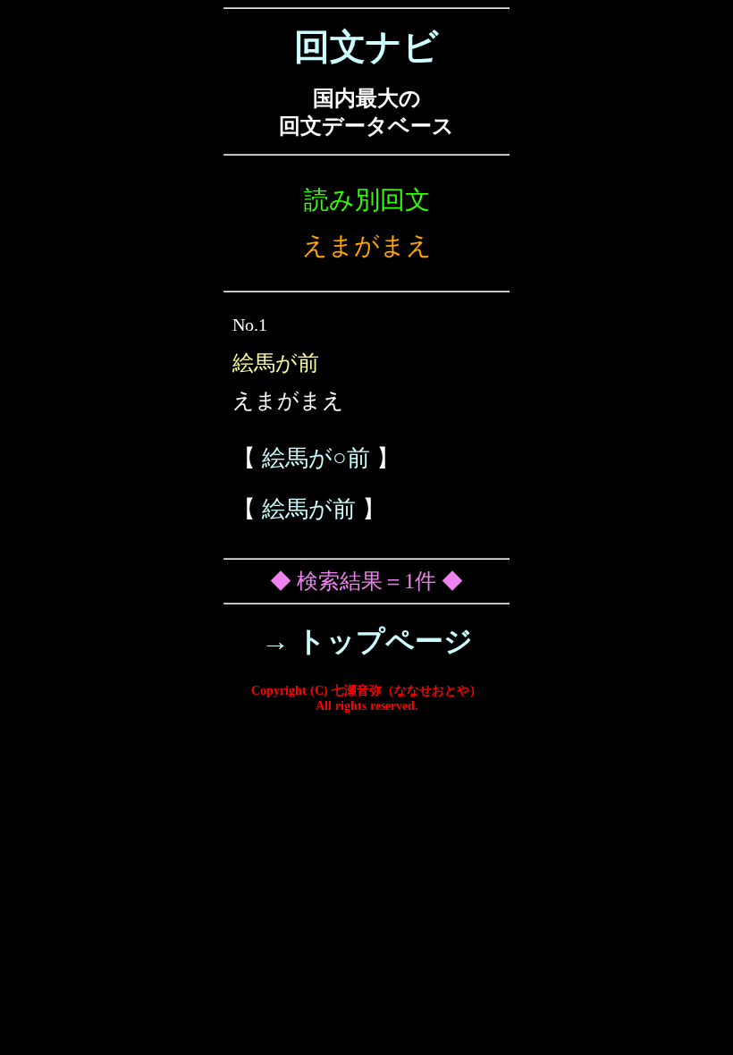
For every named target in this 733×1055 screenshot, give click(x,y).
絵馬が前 (309, 509)
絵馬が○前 (316, 458)
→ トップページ (367, 641)
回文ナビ (366, 47)
